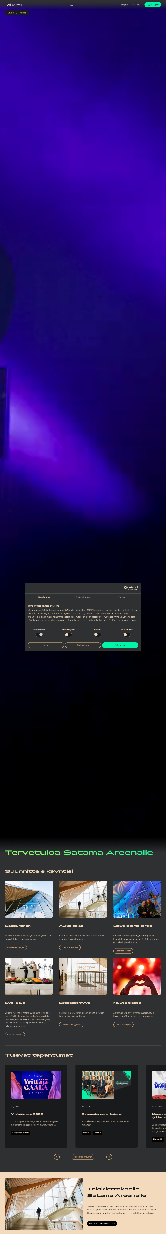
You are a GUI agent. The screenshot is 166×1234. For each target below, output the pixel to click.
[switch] (68, 635)
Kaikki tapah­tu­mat (83, 1157)
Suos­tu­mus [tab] (44, 597)
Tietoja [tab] (121, 597)
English (124, 4)
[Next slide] (109, 1157)
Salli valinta (83, 645)
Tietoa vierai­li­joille (123, 1025)
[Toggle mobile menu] (71, 4)
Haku (137, 4)
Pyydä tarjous (153, 5)
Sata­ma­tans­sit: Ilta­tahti (102, 1114)
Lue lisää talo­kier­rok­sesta (102, 1223)
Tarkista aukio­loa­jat (69, 947)
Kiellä (46, 645)
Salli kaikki (120, 645)
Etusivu (11, 13)
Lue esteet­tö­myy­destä (71, 1025)
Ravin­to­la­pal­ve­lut (15, 1034)
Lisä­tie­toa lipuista (123, 951)
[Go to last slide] (57, 1157)
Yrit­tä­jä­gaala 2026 (27, 1114)
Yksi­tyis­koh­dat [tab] (83, 597)
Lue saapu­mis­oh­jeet (16, 947)
